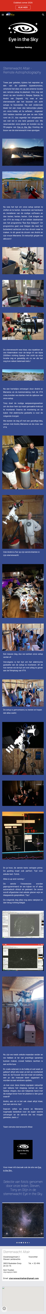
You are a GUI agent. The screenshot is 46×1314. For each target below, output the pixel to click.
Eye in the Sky (24, 127)
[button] (3, 14)
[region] (23, 5)
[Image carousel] (23, 1223)
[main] (23, 99)
